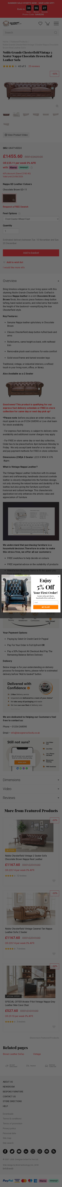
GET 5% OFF (46, 607)
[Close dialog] (58, 576)
